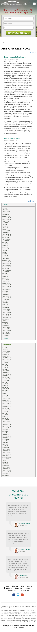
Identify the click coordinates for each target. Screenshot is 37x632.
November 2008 (6, 314)
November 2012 (6, 266)
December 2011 (6, 284)
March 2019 (5, 213)
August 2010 (5, 299)
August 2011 (5, 291)
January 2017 (6, 232)
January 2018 (6, 216)
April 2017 (5, 227)
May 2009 (5, 304)
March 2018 (5, 214)
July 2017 (4, 224)
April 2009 (5, 306)
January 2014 (6, 260)
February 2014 (6, 258)
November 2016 (6, 236)
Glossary (28, 588)
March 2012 (5, 280)
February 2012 (6, 281)
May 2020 (5, 208)
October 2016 (5, 237)
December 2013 (6, 262)
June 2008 (5, 322)
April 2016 (5, 247)
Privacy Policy (12, 590)
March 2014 (5, 257)
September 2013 (6, 265)
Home (7, 586)
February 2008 (6, 327)
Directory (15, 586)
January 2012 (6, 283)
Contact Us (18, 588)
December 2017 (6, 218)
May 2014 (5, 253)
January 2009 (6, 311)
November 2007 (6, 332)
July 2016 (4, 242)
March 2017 (5, 229)
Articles (29, 586)
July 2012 (4, 273)
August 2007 (5, 335)
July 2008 (4, 320)
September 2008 (6, 317)
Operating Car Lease (12, 138)
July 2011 (4, 293)
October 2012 (5, 268)
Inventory (9, 588)
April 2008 (5, 324)
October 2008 (5, 316)
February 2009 (6, 309)
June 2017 (5, 226)
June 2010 (5, 302)
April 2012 (5, 278)
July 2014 (4, 250)
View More (5, 338)
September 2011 (6, 289)
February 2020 (6, 211)
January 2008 (6, 329)
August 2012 (5, 271)
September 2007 (6, 333)
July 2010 (4, 301)
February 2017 (6, 231)
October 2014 (5, 249)
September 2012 (6, 270)
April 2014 (5, 255)
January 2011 (6, 294)
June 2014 (5, 252)
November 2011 (6, 286)
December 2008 (6, 312)
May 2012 (5, 276)
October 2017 (5, 221)
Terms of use (25, 590)
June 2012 (5, 275)
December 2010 (6, 296)
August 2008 (5, 319)
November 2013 (6, 263)
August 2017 (5, 222)
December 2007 (6, 330)
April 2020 (5, 209)
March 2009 (5, 307)
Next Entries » (31, 52)
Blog (22, 586)
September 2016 (6, 239)
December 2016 (6, 234)
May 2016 (5, 245)
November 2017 (6, 219)
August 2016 (5, 240)
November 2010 (6, 298)
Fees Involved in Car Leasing (15, 57)
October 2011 (5, 288)
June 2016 (5, 244)
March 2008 (5, 325)
